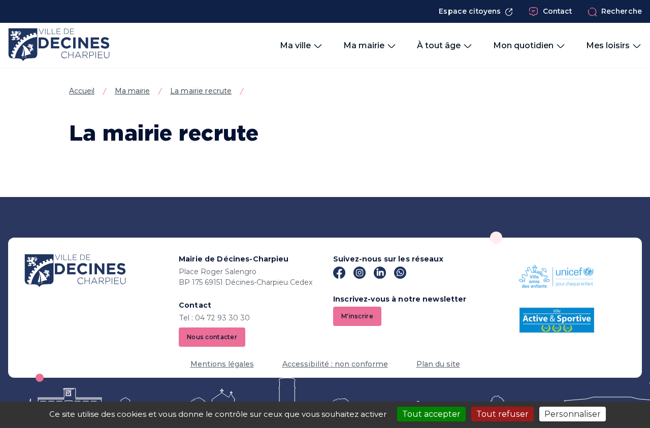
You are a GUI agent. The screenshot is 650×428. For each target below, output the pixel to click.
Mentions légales (222, 364)
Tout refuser (502, 414)
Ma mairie (132, 90)
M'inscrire (357, 316)
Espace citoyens (470, 11)
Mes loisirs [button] (608, 45)
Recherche (621, 11)
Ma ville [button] (295, 45)
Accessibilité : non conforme (335, 364)
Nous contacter (212, 337)
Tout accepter (431, 414)
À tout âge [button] (439, 45)
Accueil (81, 90)
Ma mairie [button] (363, 45)
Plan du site (438, 364)
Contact (557, 11)
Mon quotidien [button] (523, 45)
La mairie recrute (201, 90)
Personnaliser (572, 414)
